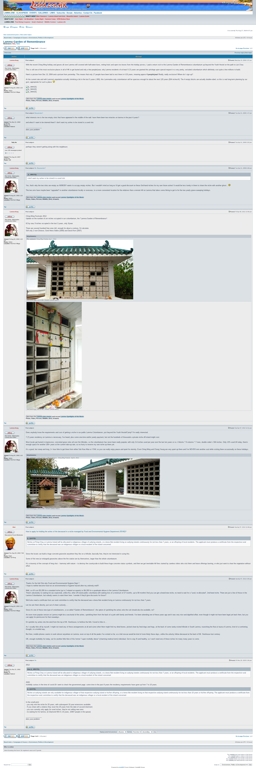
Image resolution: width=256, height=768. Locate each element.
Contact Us (87, 13)
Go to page (239, 48)
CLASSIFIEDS (22, 13)
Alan (13, 44)
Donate (69, 13)
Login (7, 27)
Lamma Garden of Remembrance (24, 41)
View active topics (26, 34)
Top (5, 108)
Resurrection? (39, 113)
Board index (8, 37)
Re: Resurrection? (40, 168)
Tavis (18, 44)
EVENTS (33, 13)
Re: (36, 660)
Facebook (98, 13)
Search (30, 27)
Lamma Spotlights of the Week (72, 99)
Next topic (248, 52)
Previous (246, 48)
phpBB (121, 767)
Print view (8, 52)
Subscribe (61, 13)
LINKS (52, 13)
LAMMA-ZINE (9, 13)
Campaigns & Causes (20, 37)
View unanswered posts (11, 34)
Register (15, 27)
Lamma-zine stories (44, 99)
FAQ (22, 27)
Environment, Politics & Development (41, 37)
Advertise (78, 13)
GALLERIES (43, 13)
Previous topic (239, 52)
